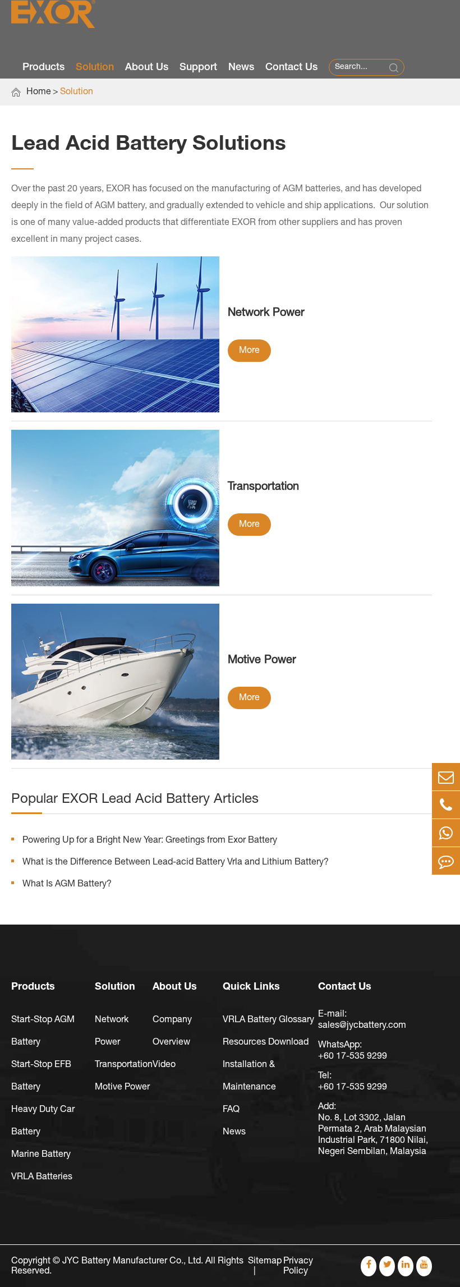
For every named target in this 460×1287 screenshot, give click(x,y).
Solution (95, 67)
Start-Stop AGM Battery (43, 1031)
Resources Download (266, 1042)
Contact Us (291, 67)
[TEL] (446, 805)
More (249, 351)
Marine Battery (41, 1155)
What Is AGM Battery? (67, 884)
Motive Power (262, 660)
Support (198, 67)
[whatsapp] (446, 833)
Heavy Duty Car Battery (43, 1121)
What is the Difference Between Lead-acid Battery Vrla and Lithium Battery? (175, 862)
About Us (146, 67)
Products (43, 67)
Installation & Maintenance (249, 1076)
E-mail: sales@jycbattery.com (362, 1019)
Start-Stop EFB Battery (41, 1076)
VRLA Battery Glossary (268, 1020)
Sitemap (265, 1261)
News (241, 67)
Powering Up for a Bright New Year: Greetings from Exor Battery (149, 840)
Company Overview (172, 1031)
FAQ (231, 1110)
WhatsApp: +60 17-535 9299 (352, 1050)
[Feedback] (446, 861)
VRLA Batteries (41, 1177)
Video (164, 1065)
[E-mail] (446, 776)
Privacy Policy (298, 1266)
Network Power (266, 313)
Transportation (263, 487)
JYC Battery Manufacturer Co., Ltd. (132, 1261)
